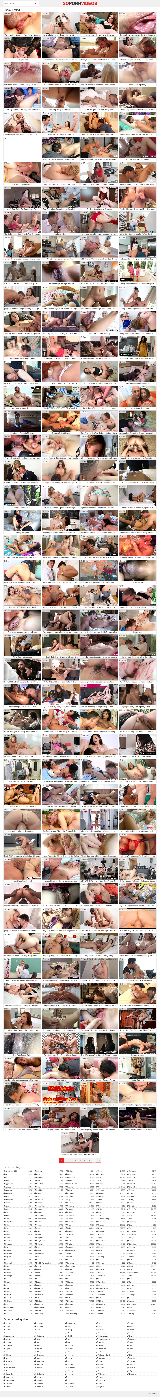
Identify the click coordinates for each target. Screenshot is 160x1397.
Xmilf (131, 1349)
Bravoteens (9, 1371)
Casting (49, 1174)
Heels (80, 1241)
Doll (49, 1257)
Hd (80, 1238)
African (18, 1181)
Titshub (101, 1342)
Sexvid (100, 1330)
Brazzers (18, 1285)
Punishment (111, 1282)
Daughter (49, 1238)
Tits (142, 1276)
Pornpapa (71, 1368)
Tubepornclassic (104, 1355)
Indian (80, 1257)
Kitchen (80, 1282)
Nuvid (69, 1336)
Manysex (39, 1387)
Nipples (111, 1196)
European (49, 1279)
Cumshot (49, 1225)
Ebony (49, 1269)
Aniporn (8, 1342)
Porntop (70, 1371)
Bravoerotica (10, 1368)
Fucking (80, 1187)
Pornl (69, 1361)
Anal (18, 1196)
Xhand (131, 1342)
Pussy (111, 1285)
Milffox (69, 1326)
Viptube (101, 1377)
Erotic (49, 1276)
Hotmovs (39, 1364)
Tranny (101, 1345)
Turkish (142, 1285)
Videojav (101, 1374)
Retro (111, 1298)
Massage (80, 1310)
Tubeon (101, 1352)
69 (18, 1177)
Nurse (111, 1203)
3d (18, 1174)
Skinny (142, 1200)
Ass (18, 1212)
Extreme (49, 1282)
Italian (80, 1269)
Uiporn (100, 1364)
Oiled (111, 1212)
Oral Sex (111, 1222)
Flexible (80, 1171)
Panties (111, 1234)
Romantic (111, 1304)
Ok (68, 1339)
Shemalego (102, 1333)
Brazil (18, 1282)
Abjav (7, 1326)
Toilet (142, 1279)
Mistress (111, 1184)
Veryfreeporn (103, 1371)
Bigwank (8, 1361)
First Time (49, 1307)
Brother (18, 1295)
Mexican (111, 1174)
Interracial (80, 1266)
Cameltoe (18, 1310)
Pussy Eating (111, 1288)
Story (142, 1238)
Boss (18, 1279)
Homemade (80, 1247)
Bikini (18, 1260)
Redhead (111, 1295)
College (49, 1203)
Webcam (142, 1304)
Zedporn (132, 1374)
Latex (80, 1288)
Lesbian (80, 1295)
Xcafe (131, 1333)
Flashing (49, 1314)
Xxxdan (132, 1358)
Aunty (18, 1215)
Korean (80, 1285)
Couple (49, 1212)
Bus (18, 1304)
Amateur (18, 1187)
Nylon (111, 1206)
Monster (111, 1190)
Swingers (142, 1253)
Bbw (18, 1231)
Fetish (49, 1298)
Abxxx (7, 1333)
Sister (142, 1193)
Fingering (49, 1304)
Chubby (49, 1190)
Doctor (49, 1250)
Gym (80, 1225)
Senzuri (70, 1387)
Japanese (80, 1272)
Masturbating (80, 1314)
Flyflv (38, 1330)
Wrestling (142, 1310)
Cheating (49, 1184)
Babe (18, 1219)
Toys (142, 1282)
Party (111, 1244)
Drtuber (8, 1387)
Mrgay (69, 1330)
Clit (49, 1196)
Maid (80, 1307)
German (80, 1203)
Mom (111, 1187)
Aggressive (18, 1184)
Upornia (101, 1368)
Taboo (142, 1257)
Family (49, 1291)
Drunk (49, 1266)
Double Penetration (49, 1263)
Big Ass (18, 1250)
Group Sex (80, 1222)
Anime (18, 1203)
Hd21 (38, 1342)
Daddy (49, 1234)
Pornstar (111, 1269)
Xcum (131, 1336)
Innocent (80, 1260)
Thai (142, 1269)
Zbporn (132, 1371)
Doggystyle (49, 1253)
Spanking (142, 1222)
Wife (142, 1307)
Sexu (100, 1326)
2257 (149, 1393)
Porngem (70, 1352)
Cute (49, 1228)
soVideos (80, 3)
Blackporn (9, 1364)
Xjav (130, 1345)
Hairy (80, 1228)
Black (18, 1266)
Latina (80, 1291)
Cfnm (49, 1181)
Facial (49, 1285)
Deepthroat (49, 1241)
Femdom (49, 1295)
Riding (111, 1301)
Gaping (80, 1196)
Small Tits (142, 1209)
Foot (80, 1174)
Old (111, 1215)
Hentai (80, 1244)
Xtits (130, 1355)
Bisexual (18, 1263)
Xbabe (131, 1330)
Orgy (111, 1228)
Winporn (132, 1326)
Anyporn (8, 1345)
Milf (111, 1177)
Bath (18, 1225)
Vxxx (131, 1323)
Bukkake (18, 1301)
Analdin (8, 1339)
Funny (80, 1190)
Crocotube (9, 1377)
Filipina (49, 1301)
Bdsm (18, 1234)
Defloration (49, 1244)
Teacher (142, 1263)
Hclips (38, 1339)
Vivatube (101, 1380)
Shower (142, 1190)
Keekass (39, 1377)
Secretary (142, 1174)
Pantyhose (111, 1241)
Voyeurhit (101, 1387)
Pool (111, 1266)
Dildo (49, 1247)
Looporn (39, 1383)
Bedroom (18, 1244)
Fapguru (39, 1323)
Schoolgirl (142, 1171)
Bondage (18, 1276)
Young (142, 1314)
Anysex (8, 1349)
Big (18, 1247)
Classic (49, 1193)
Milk (111, 1181)
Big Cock (18, 1253)
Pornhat (70, 1355)
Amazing (18, 1190)
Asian (18, 1209)
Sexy (142, 1181)
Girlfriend (80, 1206)
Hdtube (39, 1349)
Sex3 (100, 1323)
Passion (111, 1247)
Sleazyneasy (103, 1336)
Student (142, 1247)
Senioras (70, 1383)
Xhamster (132, 1339)
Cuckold (49, 1222)
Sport (142, 1228)
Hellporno (40, 1355)
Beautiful (18, 1241)
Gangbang (80, 1193)
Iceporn (39, 1368)
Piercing (111, 1257)
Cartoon (49, 1171)
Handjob (80, 1231)
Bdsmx (8, 1355)
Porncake (70, 1345)
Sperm (142, 1225)
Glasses (80, 1212)
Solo (142, 1215)
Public (111, 1279)
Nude (111, 1200)
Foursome (80, 1177)
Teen (142, 1266)
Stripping (142, 1244)
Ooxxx (69, 1342)
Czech (49, 1231)
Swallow (142, 1250)
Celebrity (49, 1177)
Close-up (49, 1200)
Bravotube (9, 1374)
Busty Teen (18, 1307)
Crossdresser (49, 1219)
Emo (49, 1272)
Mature (111, 1171)
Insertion (80, 1263)
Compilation (49, 1206)
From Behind (80, 1184)
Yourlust (132, 1368)
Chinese (49, 1187)
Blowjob (18, 1272)
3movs (8, 1323)
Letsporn (39, 1380)
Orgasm (111, 1225)
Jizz (80, 1276)
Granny (80, 1219)
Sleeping (142, 1206)
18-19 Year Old (18, 1171)
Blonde (18, 1269)
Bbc (18, 1228)
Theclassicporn (104, 1339)
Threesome (142, 1272)
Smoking (142, 1212)
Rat (68, 1380)
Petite (111, 1253)
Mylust (69, 1333)
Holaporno (40, 1361)
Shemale (142, 1187)
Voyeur (142, 1301)
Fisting (49, 1310)
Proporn (70, 1377)
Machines (80, 1304)
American (18, 1193)
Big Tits (18, 1257)
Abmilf (7, 1330)
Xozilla (131, 1352)
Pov (111, 1272)
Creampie (49, 1215)
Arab (18, 1206)
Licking (80, 1298)
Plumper (111, 1263)
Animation (18, 1200)
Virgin (142, 1298)
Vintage (142, 1295)
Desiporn (8, 1383)
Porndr (70, 1349)
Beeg (7, 1358)
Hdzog (38, 1352)
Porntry (70, 1374)
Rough (111, 1307)
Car (18, 1314)
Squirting (142, 1231)
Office (111, 1209)
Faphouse (40, 1326)
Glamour (80, 1209)
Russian (111, 1310)
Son (142, 1219)
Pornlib (70, 1364)
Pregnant (111, 1276)
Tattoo (142, 1260)
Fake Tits (49, 1288)
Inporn (38, 1371)
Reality (111, 1291)
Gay (80, 1200)
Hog (38, 1358)
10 (99, 1160)
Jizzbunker (40, 1374)
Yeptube (132, 1364)
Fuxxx (38, 1333)
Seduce (142, 1177)
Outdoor (111, 1231)
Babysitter (18, 1222)
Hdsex (38, 1345)
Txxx (100, 1361)
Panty (111, 1238)
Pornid (69, 1358)
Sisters (142, 1196)
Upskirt (142, 1291)
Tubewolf (101, 1358)
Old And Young (111, 1219)
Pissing (111, 1260)
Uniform (142, 1288)
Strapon (142, 1241)
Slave (142, 1203)
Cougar (49, 1209)
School (111, 1314)
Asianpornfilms (10, 1352)
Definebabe (9, 1380)
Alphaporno (9, 1336)
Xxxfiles (132, 1361)
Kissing (80, 1279)
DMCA (154, 1393)
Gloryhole (80, 1215)
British (18, 1291)
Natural (111, 1193)
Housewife (80, 1250)
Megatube (71, 1323)
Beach (18, 1238)
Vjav (100, 1383)
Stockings (142, 1234)
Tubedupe (102, 1349)
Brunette (18, 1298)
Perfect (111, 1250)
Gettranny (40, 1336)
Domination (49, 1260)
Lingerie (80, 1301)
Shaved (142, 1184)
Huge (80, 1253)
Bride (18, 1288)
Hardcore (80, 1234)
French (80, 1181)
